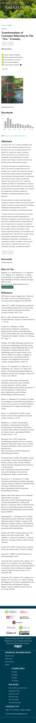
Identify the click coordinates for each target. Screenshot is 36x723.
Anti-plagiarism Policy (14, 691)
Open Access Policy (14, 694)
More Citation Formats (7, 287)
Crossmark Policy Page (15, 702)
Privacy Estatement (14, 699)
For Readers (15, 675)
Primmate (14, 641)
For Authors (14, 672)
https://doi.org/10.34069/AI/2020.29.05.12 (15, 136)
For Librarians (15, 680)
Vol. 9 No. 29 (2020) (6, 25)
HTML (10, 43)
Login (15, 2)
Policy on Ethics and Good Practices (18, 688)
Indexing (7, 664)
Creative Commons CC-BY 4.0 (17, 643)
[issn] (11, 617)
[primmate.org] (18, 646)
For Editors (14, 677)
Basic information (9, 661)
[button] (4, 69)
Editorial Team (8, 658)
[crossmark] (6, 48)
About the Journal (9, 655)
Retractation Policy (13, 696)
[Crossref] (24, 617)
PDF (4, 43)
